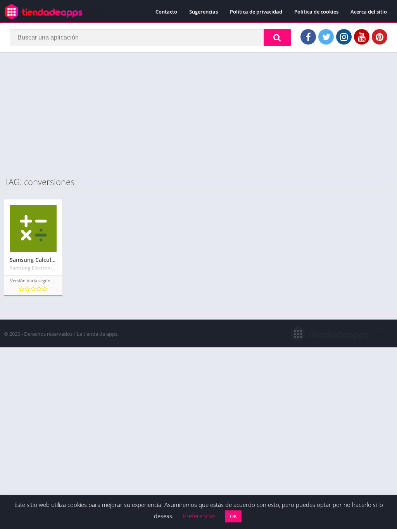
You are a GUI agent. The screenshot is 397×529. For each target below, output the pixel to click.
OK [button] (233, 516)
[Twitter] (326, 37)
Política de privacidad (256, 11)
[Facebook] (308, 37)
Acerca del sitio (368, 11)
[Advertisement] (198, 114)
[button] (277, 37)
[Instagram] (344, 37)
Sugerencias (203, 11)
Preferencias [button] (199, 516)
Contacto (166, 11)
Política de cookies (316, 11)
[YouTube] (361, 37)
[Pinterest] (379, 37)
